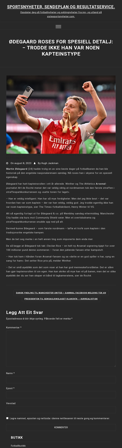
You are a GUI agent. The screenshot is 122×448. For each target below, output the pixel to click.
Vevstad (11, 403)
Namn (10, 373)
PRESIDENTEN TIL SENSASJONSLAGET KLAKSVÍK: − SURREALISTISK (61, 299)
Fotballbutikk (18, 446)
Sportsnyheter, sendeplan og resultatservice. (61, 7)
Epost (10, 388)
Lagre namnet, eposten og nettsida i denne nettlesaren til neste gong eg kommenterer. (60, 418)
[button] (58, 27)
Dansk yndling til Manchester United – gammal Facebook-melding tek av (61, 293)
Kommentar (14, 327)
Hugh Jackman (49, 163)
